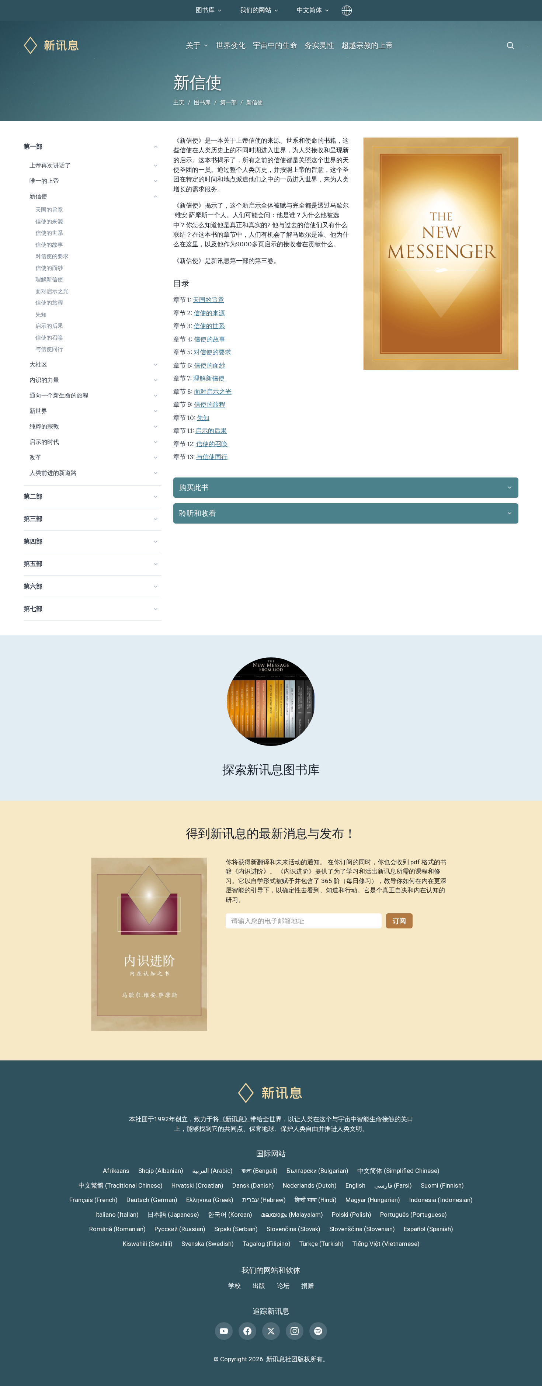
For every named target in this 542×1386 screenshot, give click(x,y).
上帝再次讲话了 (50, 165)
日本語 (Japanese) (173, 1214)
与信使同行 (49, 349)
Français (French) (93, 1199)
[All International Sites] (347, 10)
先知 (40, 314)
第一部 (228, 102)
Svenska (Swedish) (207, 1243)
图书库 (202, 102)
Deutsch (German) (151, 1199)
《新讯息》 (234, 1119)
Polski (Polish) (351, 1214)
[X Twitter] (271, 1331)
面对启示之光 (52, 291)
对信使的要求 (52, 256)
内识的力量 (44, 379)
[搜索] (510, 45)
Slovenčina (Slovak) (293, 1229)
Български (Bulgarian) (317, 1170)
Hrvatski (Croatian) (197, 1185)
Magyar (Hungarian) (372, 1199)
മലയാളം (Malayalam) (292, 1214)
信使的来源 (49, 221)
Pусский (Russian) (179, 1229)
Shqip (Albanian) (160, 1170)
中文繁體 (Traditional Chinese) (121, 1185)
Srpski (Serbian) (236, 1229)
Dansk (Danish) (253, 1185)
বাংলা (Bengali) (260, 1170)
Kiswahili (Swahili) (148, 1243)
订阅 (399, 921)
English (355, 1185)
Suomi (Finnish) (442, 1185)
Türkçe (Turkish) (321, 1243)
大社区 (38, 364)
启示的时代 (44, 441)
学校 (234, 1285)
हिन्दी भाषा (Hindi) (316, 1199)
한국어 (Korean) (230, 1214)
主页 (178, 102)
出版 (259, 1285)
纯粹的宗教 (44, 426)
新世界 (38, 410)
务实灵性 (319, 45)
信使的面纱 (49, 268)
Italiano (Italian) (117, 1214)
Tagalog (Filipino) (267, 1243)
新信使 (38, 196)
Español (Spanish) (428, 1229)
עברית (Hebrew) (264, 1199)
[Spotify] (318, 1331)
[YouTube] (224, 1331)
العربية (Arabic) (212, 1170)
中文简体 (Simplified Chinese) (398, 1170)
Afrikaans (116, 1170)
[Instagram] (294, 1331)
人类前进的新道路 (53, 472)
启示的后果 (49, 326)
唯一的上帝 (44, 180)
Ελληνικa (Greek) (209, 1199)
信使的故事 (49, 245)
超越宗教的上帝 (367, 45)
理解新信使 (49, 279)
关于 (193, 45)
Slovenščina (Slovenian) (362, 1229)
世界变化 (231, 45)
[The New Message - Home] (52, 46)
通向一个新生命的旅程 (58, 395)
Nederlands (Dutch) (310, 1185)
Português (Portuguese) (413, 1214)
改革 (35, 457)
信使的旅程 (49, 302)
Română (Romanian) (117, 1229)
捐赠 (307, 1285)
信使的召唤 (49, 337)
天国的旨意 (49, 209)
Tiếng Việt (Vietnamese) (386, 1243)
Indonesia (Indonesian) (441, 1199)
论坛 (283, 1285)
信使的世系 (49, 233)
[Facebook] (247, 1331)
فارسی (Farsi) (393, 1185)
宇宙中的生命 (275, 45)
